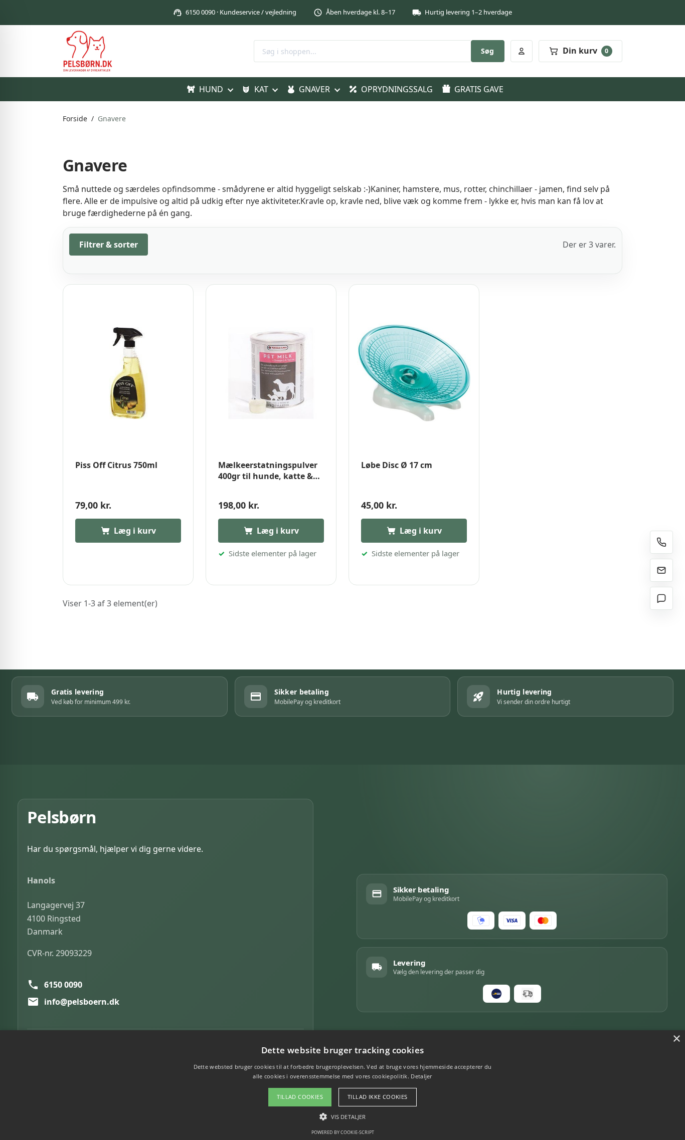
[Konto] (521, 51)
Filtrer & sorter (108, 244)
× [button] (676, 1039)
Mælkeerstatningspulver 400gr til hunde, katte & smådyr (267, 471)
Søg (487, 51)
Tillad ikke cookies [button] (378, 1096)
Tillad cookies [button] (300, 1096)
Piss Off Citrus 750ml (116, 465)
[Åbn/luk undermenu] (230, 89)
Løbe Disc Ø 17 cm (396, 465)
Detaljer (421, 1076)
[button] (342, 1116)
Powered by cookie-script (342, 1132)
